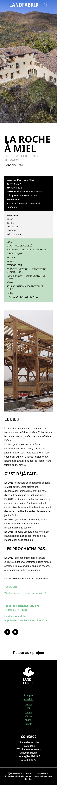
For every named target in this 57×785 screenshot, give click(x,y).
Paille (10, 261)
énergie (28, 712)
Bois (9, 242)
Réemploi (12, 282)
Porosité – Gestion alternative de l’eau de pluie (26, 270)
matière (28, 704)
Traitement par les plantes (22, 297)
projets (28, 724)
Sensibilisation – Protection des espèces (25, 288)
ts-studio (38, 776)
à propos (28, 695)
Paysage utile (14, 265)
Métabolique (14, 253)
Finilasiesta (10, 776)
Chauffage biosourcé (19, 245)
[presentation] (16, 361)
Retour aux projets (28, 653)
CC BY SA (34, 773)
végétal (28, 716)
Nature (11, 257)
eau (29, 708)
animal (28, 720)
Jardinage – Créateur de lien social (27, 249)
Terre (10, 293)
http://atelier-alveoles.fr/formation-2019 (25, 620)
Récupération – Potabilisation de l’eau (26, 277)
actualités (28, 699)
